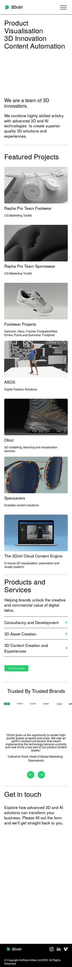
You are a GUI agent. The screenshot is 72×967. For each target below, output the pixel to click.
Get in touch (16, 668)
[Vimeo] (65, 949)
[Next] (41, 774)
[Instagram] (51, 949)
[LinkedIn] (58, 949)
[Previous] (30, 774)
